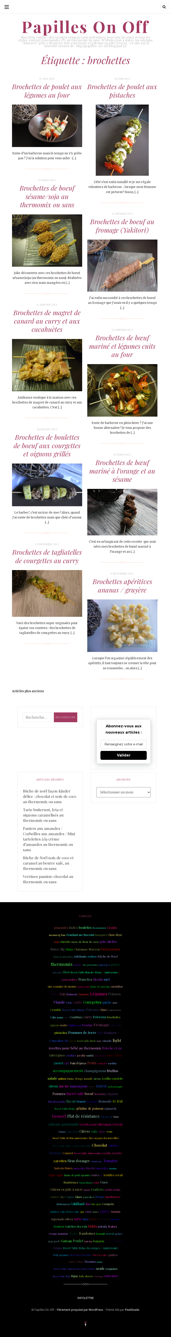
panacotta (79, 1168)
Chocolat (99, 1144)
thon (66, 972)
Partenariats (110, 949)
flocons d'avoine (81, 1255)
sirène (97, 1078)
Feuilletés (97, 1189)
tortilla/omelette (112, 1078)
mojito (63, 1025)
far (101, 1175)
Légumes (98, 993)
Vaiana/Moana (85, 1182)
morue (77, 964)
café (66, 1063)
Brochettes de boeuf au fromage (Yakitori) (122, 225)
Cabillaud (78, 1204)
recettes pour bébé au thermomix (75, 1048)
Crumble (55, 1010)
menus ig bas (57, 935)
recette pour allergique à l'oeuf (100, 1124)
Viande (59, 1002)
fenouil (100, 1233)
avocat (110, 1233)
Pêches (73, 1233)
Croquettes (111, 1268)
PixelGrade (132, 1310)
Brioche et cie (112, 1048)
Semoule (105, 1101)
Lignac (70, 1197)
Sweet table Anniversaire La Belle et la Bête (98, 1153)
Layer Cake (58, 1197)
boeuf (89, 1093)
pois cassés (57, 972)
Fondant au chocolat (80, 935)
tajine (102, 1131)
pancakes (88, 1197)
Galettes (113, 1145)
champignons (95, 1070)
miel (107, 979)
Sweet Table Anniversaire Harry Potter (74, 1268)
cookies (71, 1055)
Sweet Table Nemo (65, 1108)
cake (94, 1131)
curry (88, 1017)
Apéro (105, 1211)
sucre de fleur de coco (85, 942)
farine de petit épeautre (77, 1175)
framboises (87, 1233)
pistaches (60, 1033)
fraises (112, 1226)
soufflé (90, 1055)
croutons (112, 1168)
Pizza (69, 949)
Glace (78, 1197)
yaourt (58, 1063)
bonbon (59, 1226)
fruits (91, 1062)
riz (66, 1040)
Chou (103, 1010)
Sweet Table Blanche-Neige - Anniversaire (94, 972)
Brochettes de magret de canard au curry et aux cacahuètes (47, 321)
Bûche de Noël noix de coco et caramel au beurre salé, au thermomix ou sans (48, 863)
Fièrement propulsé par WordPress (80, 1310)
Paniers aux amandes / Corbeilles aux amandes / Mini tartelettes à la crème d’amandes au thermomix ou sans (49, 839)
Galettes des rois (76, 1226)
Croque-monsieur (58, 1233)
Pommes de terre (82, 1032)
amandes (61, 927)
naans (99, 1261)
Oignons (112, 1094)
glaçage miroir (114, 1241)
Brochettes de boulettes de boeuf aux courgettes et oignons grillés (47, 445)
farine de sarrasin (100, 986)
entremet (111, 1276)
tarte (77, 1219)
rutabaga (98, 1276)
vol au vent (107, 1116)
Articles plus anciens (28, 691)
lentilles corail (113, 1175)
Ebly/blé (64, 1086)
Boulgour (110, 1033)
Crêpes (57, 1248)
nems (96, 1182)
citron (53, 1086)
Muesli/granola (56, 1101)
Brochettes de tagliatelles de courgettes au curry (47, 556)
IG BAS (118, 1101)
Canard (68, 1153)
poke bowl (72, 1131)
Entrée (101, 1086)
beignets (98, 1241)
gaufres (113, 1255)
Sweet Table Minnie (73, 1010)
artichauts (80, 956)
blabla (92, 1226)
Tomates (110, 1160)
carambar (117, 986)
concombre (69, 979)
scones (95, 1211)
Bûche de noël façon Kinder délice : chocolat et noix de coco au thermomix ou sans (49, 796)
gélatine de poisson (89, 1108)
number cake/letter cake (64, 1211)
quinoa (62, 1078)
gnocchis (115, 1025)
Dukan (62, 1131)
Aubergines (57, 1055)
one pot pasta (90, 964)
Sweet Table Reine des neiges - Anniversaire (90, 1248)
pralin (81, 1055)
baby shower (86, 1276)
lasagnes (101, 935)
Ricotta (98, 979)
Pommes (59, 1094)
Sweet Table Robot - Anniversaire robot (72, 1145)
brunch (81, 1101)
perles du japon (115, 1086)
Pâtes (54, 994)
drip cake (115, 1219)
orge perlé (54, 1241)
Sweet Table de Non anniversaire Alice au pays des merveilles (85, 1138)
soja (56, 942)
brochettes (113, 1017)
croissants (92, 1101)
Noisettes (85, 979)
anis (114, 1002)
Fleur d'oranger (78, 1161)
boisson (72, 994)
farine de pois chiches (63, 956)
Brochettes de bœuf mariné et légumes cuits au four (122, 346)
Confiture (76, 1017)
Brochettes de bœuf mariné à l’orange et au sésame (122, 471)
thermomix (62, 964)
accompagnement (68, 1070)
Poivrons (99, 1017)
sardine (112, 1063)
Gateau (66, 1240)
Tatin (69, 1002)
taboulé (107, 1041)
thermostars (99, 928)
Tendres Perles (114, 1010)
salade (52, 1078)
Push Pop (88, 1241)
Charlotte (83, 994)
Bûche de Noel (108, 956)
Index (73, 927)
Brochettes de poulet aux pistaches (122, 90)
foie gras (96, 1204)
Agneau (54, 1025)
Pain (63, 994)
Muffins (112, 1071)
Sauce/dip (58, 949)
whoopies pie (96, 1161)
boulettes (85, 928)
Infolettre (85, 1298)
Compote (108, 1204)
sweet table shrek (86, 1041)
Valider (123, 755)
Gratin (112, 927)
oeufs (100, 1268)
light (117, 1040)
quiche (107, 1002)
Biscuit (71, 1101)
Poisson (114, 993)
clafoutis (65, 942)
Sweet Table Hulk (61, 1276)
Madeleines (70, 1182)
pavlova (118, 1233)
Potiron (104, 1219)
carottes (60, 1160)
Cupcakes (56, 1041)
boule (99, 1041)
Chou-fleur (115, 935)
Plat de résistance (83, 1116)
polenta (102, 1226)
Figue (74, 1276)
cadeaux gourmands (63, 1124)
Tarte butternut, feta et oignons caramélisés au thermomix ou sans (43, 815)
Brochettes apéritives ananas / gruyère (122, 585)
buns (116, 1116)
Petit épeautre (61, 1255)
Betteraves (63, 1204)
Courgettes (92, 1002)
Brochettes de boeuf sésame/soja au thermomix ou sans (47, 196)
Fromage (101, 1024)
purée (115, 964)
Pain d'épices (78, 1063)
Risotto (90, 1168)
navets (72, 1041)
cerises (92, 956)
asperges (104, 964)
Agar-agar (55, 1175)
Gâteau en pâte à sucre (66, 1189)
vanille (77, 1002)
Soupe (100, 1196)
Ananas (115, 1211)
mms (66, 1017)
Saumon (55, 1152)
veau (109, 1131)
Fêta (100, 1032)
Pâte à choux (114, 1055)
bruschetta (100, 1094)
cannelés (102, 1063)
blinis (85, 1219)
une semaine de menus (62, 986)
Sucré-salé (75, 1093)
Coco (104, 1182)
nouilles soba (83, 986)
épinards (110, 1108)
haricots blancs (63, 1168)
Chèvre (84, 1131)
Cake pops (56, 1017)
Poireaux (92, 1009)
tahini (88, 1211)
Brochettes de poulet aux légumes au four (47, 90)
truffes (95, 1175)
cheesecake (99, 1255)
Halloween (74, 1025)
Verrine (87, 1025)
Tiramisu (90, 1261)
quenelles (102, 1168)
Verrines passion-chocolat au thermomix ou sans (48, 879)
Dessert (59, 1116)
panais (87, 1189)
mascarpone (79, 1086)
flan (88, 1204)
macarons (100, 1055)
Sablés (94, 1219)
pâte (82, 1211)
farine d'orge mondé (80, 1078)
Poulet (78, 1240)
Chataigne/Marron (87, 949)
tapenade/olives (62, 1219)
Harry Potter (76, 1261)
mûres (92, 1086)
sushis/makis (112, 1189)
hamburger (113, 1197)
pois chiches (108, 942)
